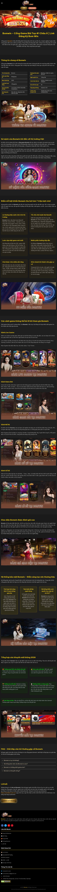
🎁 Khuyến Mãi (4, 838)
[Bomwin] (7, 815)
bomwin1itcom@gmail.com (9, 873)
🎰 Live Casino (4, 852)
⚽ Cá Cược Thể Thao (6, 862)
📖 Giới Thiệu (4, 836)
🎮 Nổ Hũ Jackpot (5, 857)
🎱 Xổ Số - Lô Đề (5, 860)
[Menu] (2, 3)
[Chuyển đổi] (2, 760)
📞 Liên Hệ (3, 843)
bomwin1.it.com (7, 871)
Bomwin (25, 887)
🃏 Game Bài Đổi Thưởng (7, 855)
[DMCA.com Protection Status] (5, 881)
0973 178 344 (6, 876)
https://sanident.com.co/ (8, 792)
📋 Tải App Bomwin (5, 841)
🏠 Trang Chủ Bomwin (6, 833)
